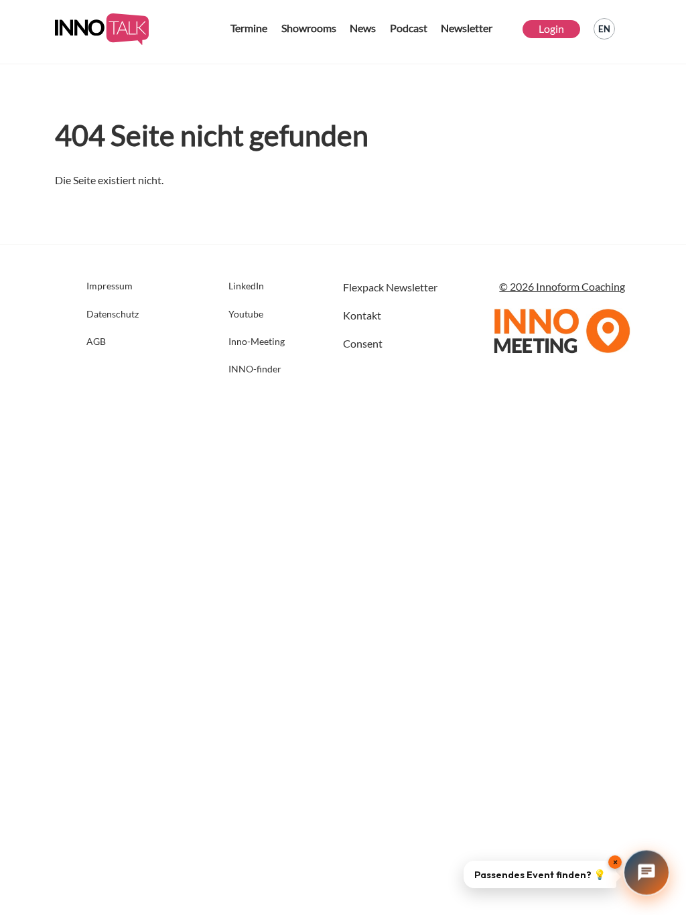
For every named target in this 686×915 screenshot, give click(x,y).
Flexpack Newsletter (390, 287)
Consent (363, 343)
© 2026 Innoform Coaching (562, 286)
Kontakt (362, 315)
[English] (604, 29)
